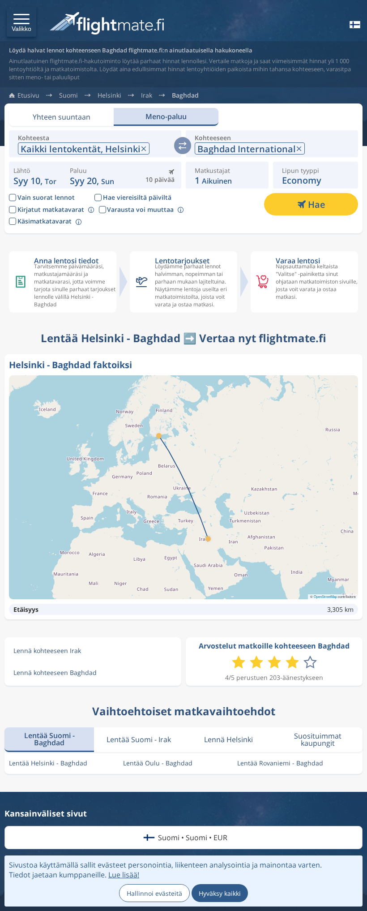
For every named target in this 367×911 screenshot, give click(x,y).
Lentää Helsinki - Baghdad (48, 763)
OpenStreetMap (325, 596)
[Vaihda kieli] (354, 25)
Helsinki (109, 95)
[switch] (182, 145)
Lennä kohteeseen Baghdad (55, 672)
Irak (146, 95)
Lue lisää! (123, 875)
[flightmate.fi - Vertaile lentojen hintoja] (109, 24)
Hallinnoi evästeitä (154, 893)
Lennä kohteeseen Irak (47, 650)
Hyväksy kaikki (220, 893)
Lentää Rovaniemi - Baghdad (280, 763)
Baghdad (185, 95)
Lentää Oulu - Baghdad (157, 763)
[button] (21, 22)
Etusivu (28, 95)
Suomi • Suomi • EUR (192, 837)
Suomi (68, 95)
